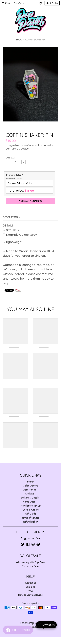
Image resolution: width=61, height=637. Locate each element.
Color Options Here (14, 178)
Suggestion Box (30, 538)
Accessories (29, 489)
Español (18, 3)
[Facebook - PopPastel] (28, 544)
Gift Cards (30, 514)
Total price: (21, 191)
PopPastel (35, 623)
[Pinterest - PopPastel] (38, 544)
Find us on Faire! (30, 566)
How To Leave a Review (30, 595)
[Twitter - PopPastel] (23, 544)
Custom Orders (31, 510)
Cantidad (10, 157)
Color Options (30, 485)
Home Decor (29, 502)
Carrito (54, 3)
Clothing (29, 493)
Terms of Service (30, 518)
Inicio (19, 39)
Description (10, 217)
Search (30, 481)
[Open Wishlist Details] (41, 3)
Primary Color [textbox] (14, 176)
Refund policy (30, 522)
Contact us (30, 583)
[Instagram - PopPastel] (33, 544)
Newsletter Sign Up (30, 506)
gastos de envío (20, 145)
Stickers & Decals (30, 497)
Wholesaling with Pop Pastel (30, 562)
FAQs (30, 591)
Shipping (30, 587)
